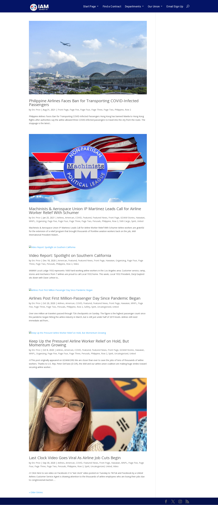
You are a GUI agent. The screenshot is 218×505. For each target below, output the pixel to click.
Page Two (108, 109)
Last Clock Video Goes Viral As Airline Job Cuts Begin (75, 457)
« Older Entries (36, 492)
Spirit (133, 221)
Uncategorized (104, 306)
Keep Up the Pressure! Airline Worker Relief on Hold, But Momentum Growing (79, 343)
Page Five (74, 109)
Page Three (96, 109)
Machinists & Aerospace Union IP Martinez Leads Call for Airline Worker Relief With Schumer (85, 210)
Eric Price (36, 109)
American (69, 217)
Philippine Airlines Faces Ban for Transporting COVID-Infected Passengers (84, 102)
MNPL (32, 221)
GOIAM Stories (127, 217)
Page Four (85, 109)
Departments (133, 6)
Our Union (154, 6)
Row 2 (128, 109)
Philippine (119, 109)
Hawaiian (140, 217)
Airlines (60, 217)
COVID (78, 217)
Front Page (63, 109)
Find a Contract (112, 6)
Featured (87, 217)
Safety (87, 306)
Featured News (100, 217)
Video (76, 263)
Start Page (89, 6)
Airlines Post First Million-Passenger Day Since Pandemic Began (84, 298)
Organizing (41, 221)
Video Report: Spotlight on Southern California (70, 255)
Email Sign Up (175, 6)
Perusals (97, 221)
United (140, 221)
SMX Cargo (124, 221)
